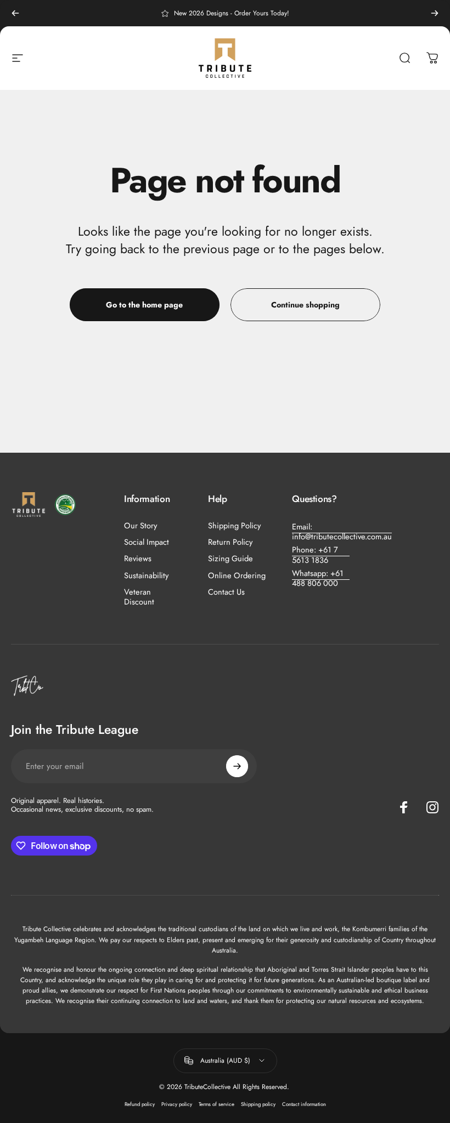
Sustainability (146, 575)
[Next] (435, 13)
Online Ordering (237, 575)
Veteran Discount (139, 597)
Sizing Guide (230, 558)
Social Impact (146, 542)
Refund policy (140, 1104)
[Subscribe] (237, 766)
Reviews (137, 558)
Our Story (140, 526)
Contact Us (226, 592)
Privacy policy (176, 1104)
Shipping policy (258, 1104)
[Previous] (15, 13)
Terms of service (216, 1104)
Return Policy (230, 542)
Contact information (304, 1104)
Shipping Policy (234, 526)
